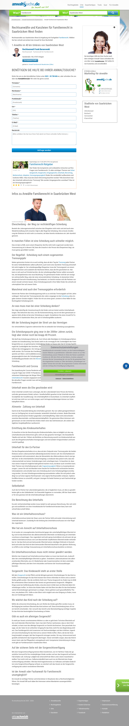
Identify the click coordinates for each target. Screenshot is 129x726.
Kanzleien (54, 713)
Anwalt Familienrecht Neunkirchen (41, 64)
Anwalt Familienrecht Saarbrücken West (56, 19)
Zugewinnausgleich (49, 466)
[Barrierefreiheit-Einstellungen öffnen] (126, 366)
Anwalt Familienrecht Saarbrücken (32, 19)
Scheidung (65, 296)
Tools (99, 5)
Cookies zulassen (64, 371)
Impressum (106, 701)
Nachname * (16, 91)
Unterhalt (61, 173)
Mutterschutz (17, 175)
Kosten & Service (84, 705)
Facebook (81, 713)
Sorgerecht (42, 173)
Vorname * (16, 83)
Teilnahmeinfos (83, 709)
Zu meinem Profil (30, 60)
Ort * (13, 107)
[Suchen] (113, 13)
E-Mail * (15, 122)
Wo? (65, 12)
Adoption (26, 175)
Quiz (105, 5)
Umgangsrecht (52, 173)
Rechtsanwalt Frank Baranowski (36, 49)
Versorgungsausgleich (37, 175)
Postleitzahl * (17, 99)
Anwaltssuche (16, 19)
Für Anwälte (113, 5)
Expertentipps (90, 5)
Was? (16, 12)
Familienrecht (63, 38)
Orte (81, 5)
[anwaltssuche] (30, 8)
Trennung (62, 262)
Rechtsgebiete (73, 5)
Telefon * (15, 114)
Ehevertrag (68, 173)
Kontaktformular (99, 61)
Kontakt (105, 709)
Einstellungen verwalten (64, 375)
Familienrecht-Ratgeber (41, 164)
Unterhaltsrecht (17, 378)
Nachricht (15, 130)
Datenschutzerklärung (108, 705)
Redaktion (105, 713)
